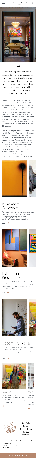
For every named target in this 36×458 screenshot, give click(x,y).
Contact (26, 432)
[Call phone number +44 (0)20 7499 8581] (33, 3)
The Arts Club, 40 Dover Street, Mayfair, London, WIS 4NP (17, 441)
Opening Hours (26, 429)
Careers (26, 426)
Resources (26, 435)
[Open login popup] (33, 455)
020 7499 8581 (7, 444)
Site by (6, 447)
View (3, 223)
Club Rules (26, 423)
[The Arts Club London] (18, 4)
